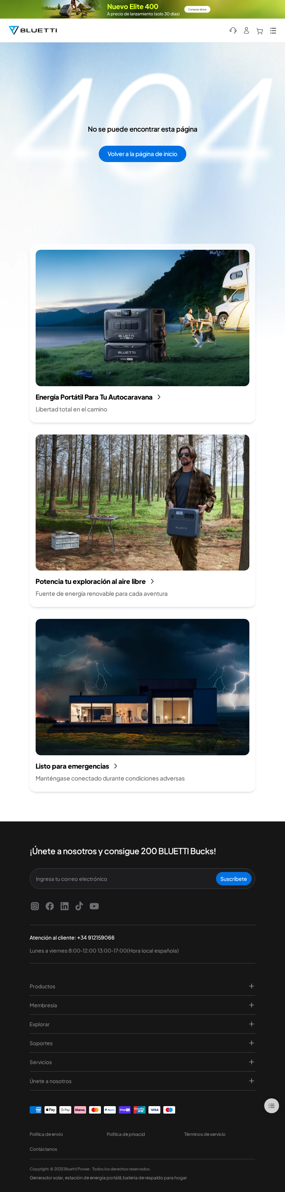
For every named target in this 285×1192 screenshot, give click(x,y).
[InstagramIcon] (35, 906)
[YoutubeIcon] (94, 906)
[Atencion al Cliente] (233, 30)
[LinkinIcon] (64, 906)
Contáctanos (43, 1149)
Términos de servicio (205, 1134)
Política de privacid (126, 1134)
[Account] (246, 30)
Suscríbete (233, 878)
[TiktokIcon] (79, 906)
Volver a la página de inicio (142, 154)
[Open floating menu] (271, 1105)
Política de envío (46, 1134)
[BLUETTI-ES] (32, 30)
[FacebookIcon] (50, 906)
